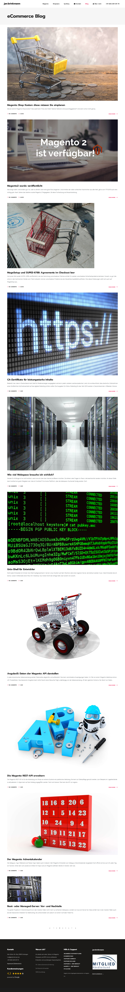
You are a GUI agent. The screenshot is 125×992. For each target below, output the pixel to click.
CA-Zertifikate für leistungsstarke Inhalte (30, 379)
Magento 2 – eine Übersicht (71, 966)
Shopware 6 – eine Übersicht (72, 964)
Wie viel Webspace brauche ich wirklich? (30, 474)
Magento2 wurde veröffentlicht (24, 185)
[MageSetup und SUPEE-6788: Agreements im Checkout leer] (50, 235)
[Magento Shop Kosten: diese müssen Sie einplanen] (62, 64)
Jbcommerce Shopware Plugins (72, 953)
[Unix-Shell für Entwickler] (62, 528)
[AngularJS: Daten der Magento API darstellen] (62, 628)
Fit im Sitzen (67, 969)
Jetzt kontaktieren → (98, 974)
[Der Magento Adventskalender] (62, 824)
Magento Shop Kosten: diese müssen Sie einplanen (36, 105)
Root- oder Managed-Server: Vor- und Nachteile (34, 906)
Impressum (10, 963)
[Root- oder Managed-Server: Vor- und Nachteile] (24, 889)
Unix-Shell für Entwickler (21, 569)
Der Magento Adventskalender (24, 859)
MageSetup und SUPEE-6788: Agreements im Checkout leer (41, 272)
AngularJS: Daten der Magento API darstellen (33, 673)
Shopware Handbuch (70, 958)
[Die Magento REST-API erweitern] (62, 731)
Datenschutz (17, 963)
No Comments (13, 114)
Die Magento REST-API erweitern (26, 775)
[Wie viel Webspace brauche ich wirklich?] (62, 433)
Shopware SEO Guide (69, 961)
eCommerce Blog (68, 956)
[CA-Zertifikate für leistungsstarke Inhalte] (62, 334)
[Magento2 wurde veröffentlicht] (62, 150)
